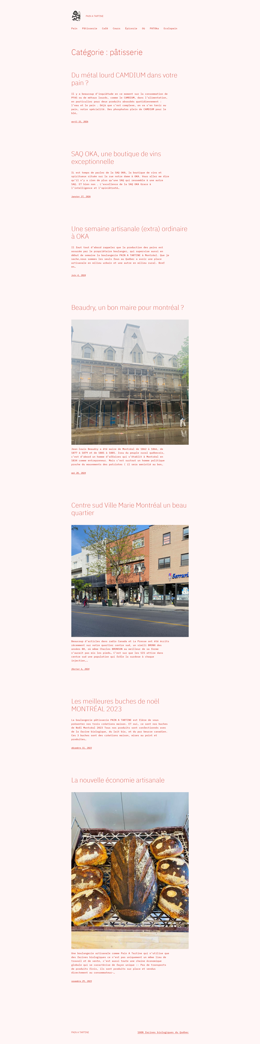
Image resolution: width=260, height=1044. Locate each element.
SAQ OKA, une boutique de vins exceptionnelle (116, 157)
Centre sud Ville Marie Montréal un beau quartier (129, 508)
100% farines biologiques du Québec (163, 1032)
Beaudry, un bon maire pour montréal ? (127, 307)
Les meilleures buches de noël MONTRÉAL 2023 (115, 705)
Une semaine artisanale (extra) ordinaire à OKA (129, 232)
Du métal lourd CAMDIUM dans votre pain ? (124, 78)
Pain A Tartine (94, 15)
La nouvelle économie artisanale (118, 780)
